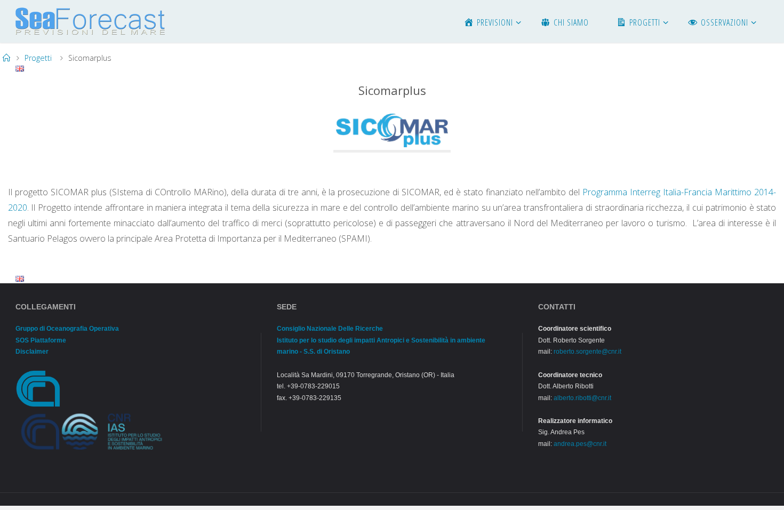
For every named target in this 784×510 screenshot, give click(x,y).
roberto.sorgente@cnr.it (587, 351)
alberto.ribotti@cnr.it (582, 398)
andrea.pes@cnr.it (580, 444)
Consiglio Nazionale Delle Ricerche (330, 328)
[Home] (6, 58)
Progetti (38, 58)
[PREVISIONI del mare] (90, 21)
